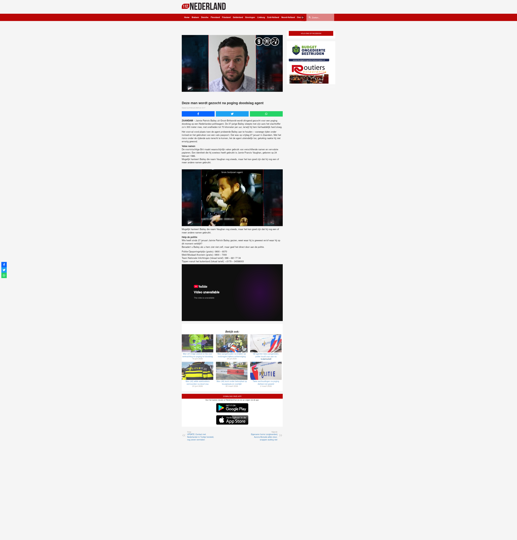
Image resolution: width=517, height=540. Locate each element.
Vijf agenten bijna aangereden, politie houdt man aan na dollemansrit (266, 356)
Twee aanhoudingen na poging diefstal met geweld (266, 382)
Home (186, 17)
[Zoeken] (310, 17)
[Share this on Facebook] (198, 114)
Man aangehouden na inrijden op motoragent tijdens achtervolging (232, 355)
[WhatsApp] (266, 114)
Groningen (250, 17)
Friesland (226, 17)
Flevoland (215, 17)
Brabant (195, 17)
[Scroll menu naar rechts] (303, 17)
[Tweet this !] (232, 114)
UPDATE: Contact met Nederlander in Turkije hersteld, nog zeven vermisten (200, 436)
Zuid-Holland (273, 17)
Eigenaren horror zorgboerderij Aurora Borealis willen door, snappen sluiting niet (264, 436)
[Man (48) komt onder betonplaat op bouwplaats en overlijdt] (231, 371)
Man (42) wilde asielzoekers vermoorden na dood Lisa (197, 382)
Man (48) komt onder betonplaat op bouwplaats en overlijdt (232, 382)
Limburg (261, 17)
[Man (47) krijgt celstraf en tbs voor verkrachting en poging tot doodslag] (197, 343)
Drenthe (204, 17)
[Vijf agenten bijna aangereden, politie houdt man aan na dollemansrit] (266, 343)
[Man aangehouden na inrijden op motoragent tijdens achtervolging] (231, 343)
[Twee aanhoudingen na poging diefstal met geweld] (266, 371)
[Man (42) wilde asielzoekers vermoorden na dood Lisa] (197, 371)
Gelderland (238, 17)
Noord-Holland (288, 17)
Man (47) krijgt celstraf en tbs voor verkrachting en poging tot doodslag (197, 355)
